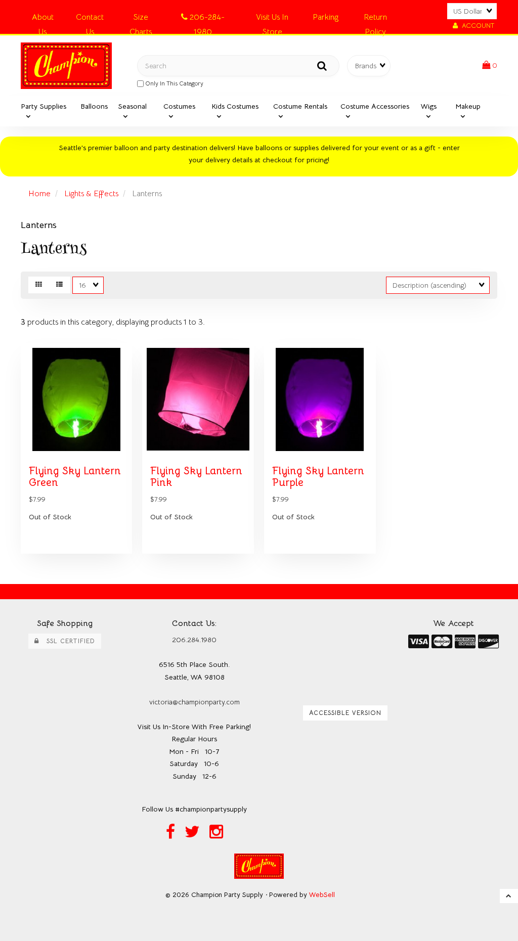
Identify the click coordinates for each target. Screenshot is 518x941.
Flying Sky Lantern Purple (318, 476)
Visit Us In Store (272, 19)
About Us (43, 19)
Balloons (94, 106)
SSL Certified (67, 641)
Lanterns (39, 225)
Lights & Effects (91, 194)
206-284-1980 (206, 19)
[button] (489, 65)
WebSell (322, 894)
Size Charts (141, 19)
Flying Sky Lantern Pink (196, 476)
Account (476, 25)
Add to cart (100, 561)
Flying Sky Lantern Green (75, 476)
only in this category (173, 83)
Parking (325, 17)
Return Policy (375, 19)
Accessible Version (345, 713)
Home (39, 194)
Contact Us (90, 19)
